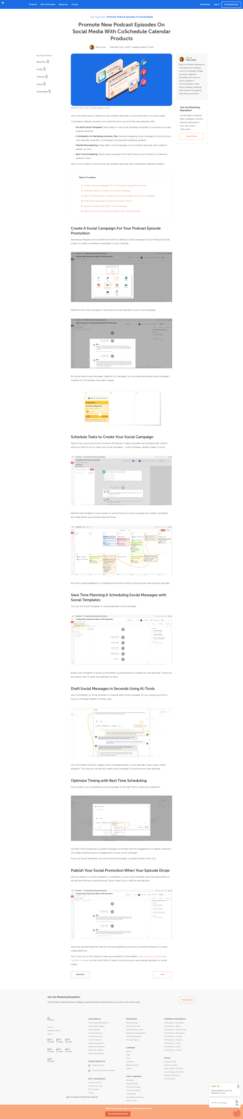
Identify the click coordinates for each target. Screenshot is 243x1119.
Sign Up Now (191, 136)
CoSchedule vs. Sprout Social (175, 1030)
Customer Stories (94, 1082)
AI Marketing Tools (95, 1036)
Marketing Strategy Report (136, 1033)
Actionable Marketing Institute (103, 1070)
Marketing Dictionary (172, 1075)
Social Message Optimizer (174, 1072)
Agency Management (96, 1053)
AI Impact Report (132, 1040)
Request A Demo (53, 1030)
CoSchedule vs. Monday (173, 1040)
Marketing (130, 1080)
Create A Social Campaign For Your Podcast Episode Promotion (115, 186)
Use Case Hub (97, 17)
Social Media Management (98, 1023)
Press (128, 1058)
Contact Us (130, 1062)
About (128, 1051)
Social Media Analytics (96, 1026)
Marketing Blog (132, 1023)
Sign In (50, 1034)
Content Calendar (95, 1040)
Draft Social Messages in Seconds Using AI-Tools (108, 201)
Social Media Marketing (135, 1097)
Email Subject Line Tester (173, 1068)
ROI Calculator (93, 1089)
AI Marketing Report (133, 1036)
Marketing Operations (96, 1047)
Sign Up (50, 1027)
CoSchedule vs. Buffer (172, 1026)
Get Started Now (231, 5)
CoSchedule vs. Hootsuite (173, 1023)
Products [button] (33, 4)
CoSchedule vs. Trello (172, 1043)
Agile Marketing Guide (134, 1030)
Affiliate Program (132, 1065)
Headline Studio (98, 1065)
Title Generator (169, 1079)
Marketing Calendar (95, 1050)
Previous (80, 974)
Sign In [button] (217, 4)
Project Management (96, 1043)
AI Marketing (131, 1094)
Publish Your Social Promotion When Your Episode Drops (112, 211)
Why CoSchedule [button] (48, 4)
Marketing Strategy (133, 1087)
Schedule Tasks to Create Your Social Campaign (107, 191)
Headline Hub (131, 1101)
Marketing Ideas (132, 1084)
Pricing (75, 4)
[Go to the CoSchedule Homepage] (50, 1020)
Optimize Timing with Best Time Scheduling (105, 206)
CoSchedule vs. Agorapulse (174, 1033)
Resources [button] (63, 4)
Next (162, 974)
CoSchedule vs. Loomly (173, 1036)
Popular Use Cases (95, 1086)
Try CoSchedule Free (118, 1114)
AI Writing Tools (170, 1062)
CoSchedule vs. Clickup (173, 1050)
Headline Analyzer (171, 1065)
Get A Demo (205, 4)
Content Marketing (95, 1033)
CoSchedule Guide (133, 1026)
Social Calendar (94, 1030)
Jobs (128, 1055)
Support (129, 1068)
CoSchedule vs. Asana (172, 1047)
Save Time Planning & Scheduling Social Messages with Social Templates (119, 196)
